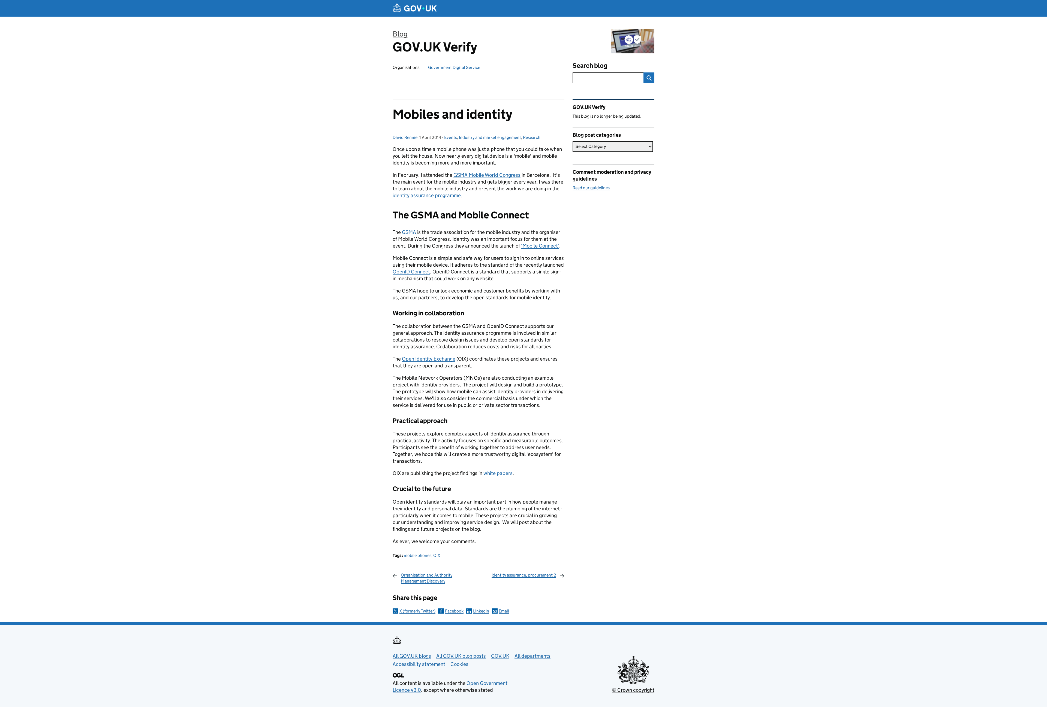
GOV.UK (500, 656)
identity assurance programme (427, 195)
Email (504, 611)
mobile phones (417, 555)
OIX (436, 555)
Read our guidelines (591, 187)
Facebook (454, 611)
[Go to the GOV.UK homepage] (415, 8)
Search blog (590, 65)
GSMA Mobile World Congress (487, 175)
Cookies (459, 664)
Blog (400, 33)
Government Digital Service (454, 67)
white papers (498, 473)
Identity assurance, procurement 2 (524, 575)
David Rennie (405, 137)
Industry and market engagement (490, 137)
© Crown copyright (633, 690)
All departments (532, 656)
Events (450, 137)
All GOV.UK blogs (412, 656)
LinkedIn (481, 611)
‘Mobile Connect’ (540, 246)
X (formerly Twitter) (417, 611)
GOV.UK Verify (435, 47)
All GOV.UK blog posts (461, 656)
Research (531, 137)
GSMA (409, 232)
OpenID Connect (411, 272)
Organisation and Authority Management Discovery (426, 578)
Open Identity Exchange (428, 359)
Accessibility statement (419, 664)
